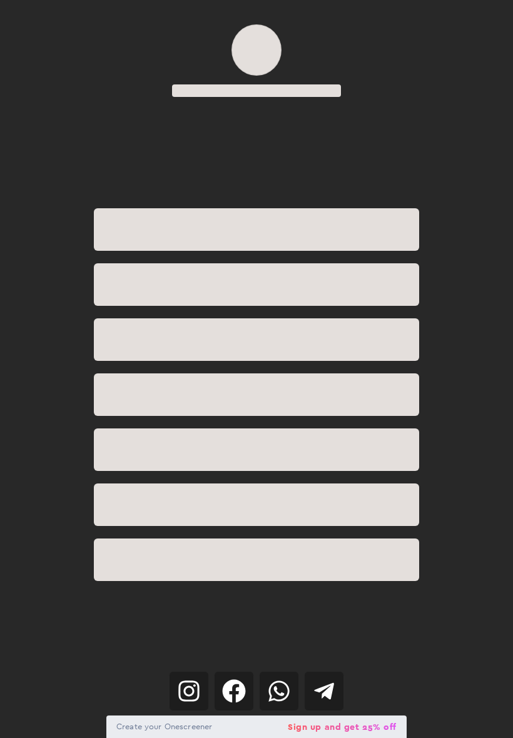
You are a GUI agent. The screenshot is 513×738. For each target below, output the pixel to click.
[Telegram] (324, 691)
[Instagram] (188, 691)
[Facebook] (233, 691)
